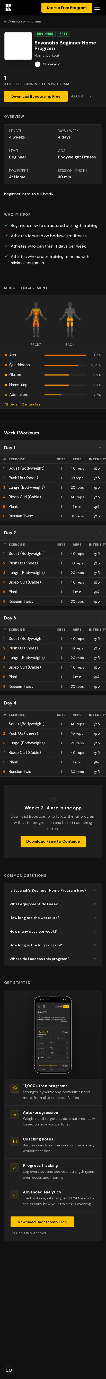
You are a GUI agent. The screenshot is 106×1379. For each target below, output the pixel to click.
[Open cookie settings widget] (9, 1370)
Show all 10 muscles (23, 404)
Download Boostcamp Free (35, 96)
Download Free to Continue (53, 841)
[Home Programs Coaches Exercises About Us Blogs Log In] (97, 8)
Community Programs (24, 21)
